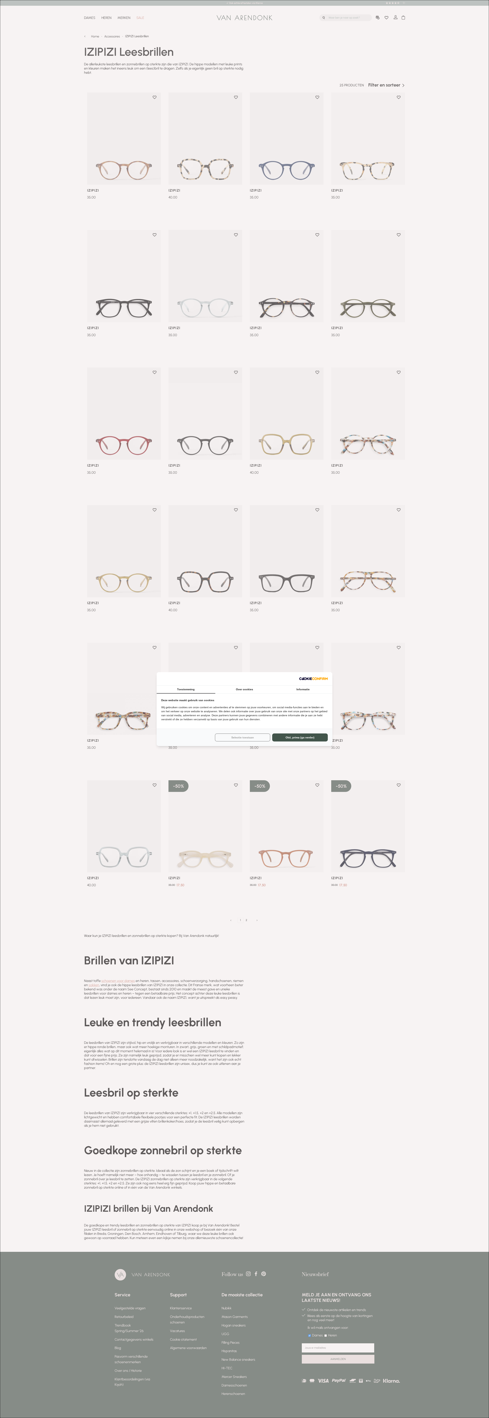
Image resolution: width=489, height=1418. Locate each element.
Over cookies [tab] (244, 689)
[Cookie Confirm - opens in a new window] (313, 679)
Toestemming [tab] (186, 689)
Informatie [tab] (303, 689)
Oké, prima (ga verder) (300, 737)
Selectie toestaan (242, 737)
